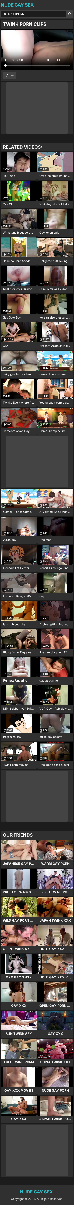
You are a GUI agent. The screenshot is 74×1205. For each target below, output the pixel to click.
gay (11, 75)
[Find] (69, 14)
